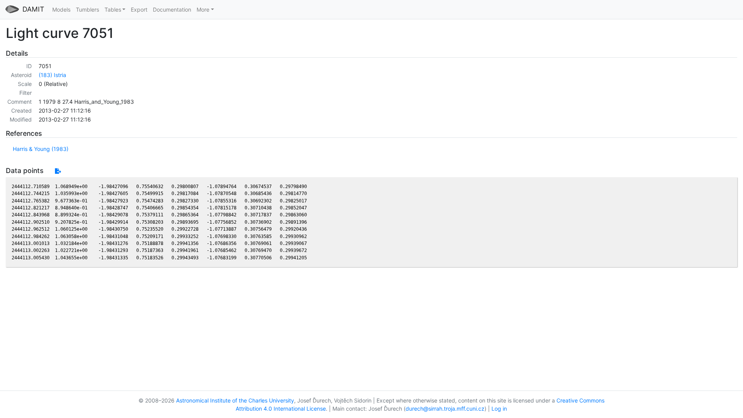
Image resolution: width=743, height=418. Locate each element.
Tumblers (87, 9)
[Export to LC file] (57, 171)
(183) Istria (52, 75)
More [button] (203, 9)
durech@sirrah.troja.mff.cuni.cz (445, 408)
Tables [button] (112, 9)
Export (139, 9)
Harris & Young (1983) (40, 149)
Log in (499, 408)
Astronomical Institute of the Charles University (235, 400)
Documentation (172, 9)
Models (61, 9)
